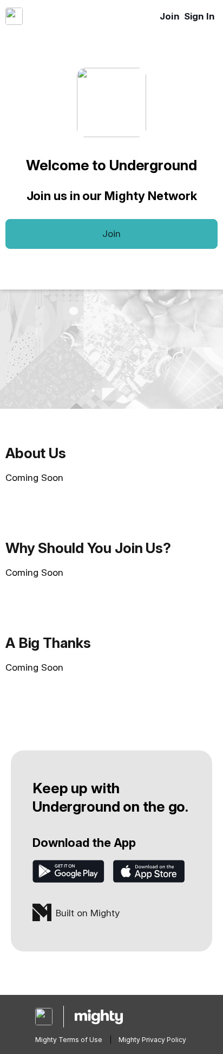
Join (170, 16)
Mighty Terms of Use (68, 1040)
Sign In (199, 16)
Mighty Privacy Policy (152, 1040)
